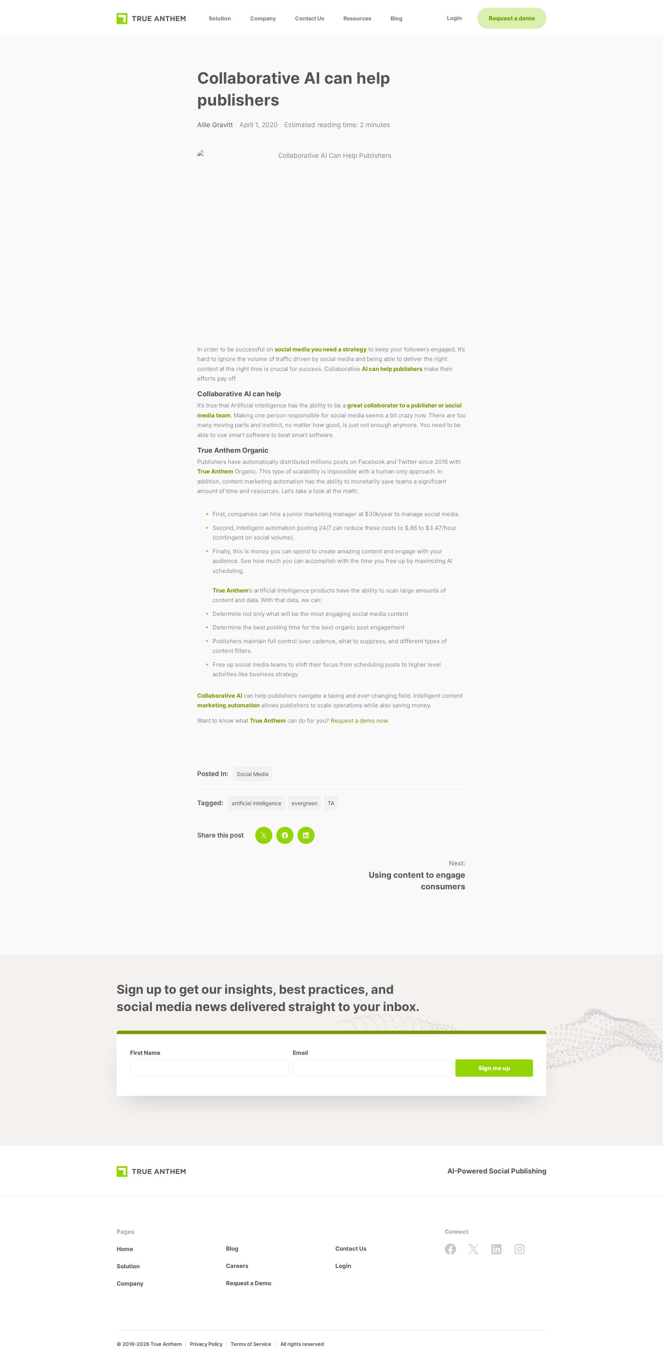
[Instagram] (519, 1249)
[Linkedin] (496, 1249)
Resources (357, 18)
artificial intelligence (256, 803)
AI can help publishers (392, 368)
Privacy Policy (206, 1344)
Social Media (253, 774)
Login (343, 1265)
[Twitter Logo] (473, 1249)
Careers (237, 1265)
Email (300, 1053)
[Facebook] (450, 1249)
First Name (145, 1053)
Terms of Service (251, 1344)
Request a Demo (248, 1283)
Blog (396, 18)
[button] (263, 835)
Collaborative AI (219, 695)
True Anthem (215, 471)
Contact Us (309, 18)
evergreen (304, 803)
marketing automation (228, 705)
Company (263, 18)
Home (125, 1249)
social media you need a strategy (321, 349)
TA (331, 803)
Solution (220, 18)
